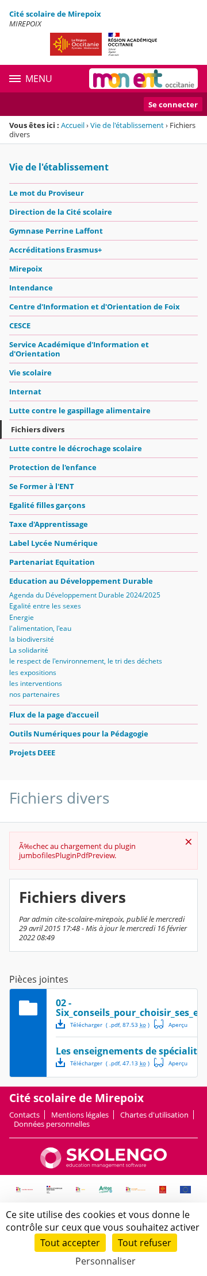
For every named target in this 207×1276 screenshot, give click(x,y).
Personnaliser (105, 1261)
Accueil (73, 125)
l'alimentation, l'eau (40, 628)
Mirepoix (26, 268)
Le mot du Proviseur (46, 193)
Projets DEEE (32, 752)
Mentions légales (80, 1114)
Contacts (24, 1114)
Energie (21, 617)
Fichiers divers (37, 429)
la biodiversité (31, 639)
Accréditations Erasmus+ (55, 250)
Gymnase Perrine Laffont (56, 231)
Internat (25, 391)
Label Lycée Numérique (53, 543)
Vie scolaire (30, 372)
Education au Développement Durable (81, 581)
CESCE (19, 325)
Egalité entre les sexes (45, 606)
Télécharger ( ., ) (109, 1025)
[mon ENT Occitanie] (143, 78)
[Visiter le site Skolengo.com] (103, 1166)
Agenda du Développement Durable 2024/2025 (84, 595)
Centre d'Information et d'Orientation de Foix (94, 306)
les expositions (32, 672)
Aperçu (170, 1024)
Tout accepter (70, 1242)
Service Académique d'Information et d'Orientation (79, 349)
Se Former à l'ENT (41, 486)
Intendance (31, 287)
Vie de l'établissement (127, 125)
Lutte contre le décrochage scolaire (75, 448)
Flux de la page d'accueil (54, 714)
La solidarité (28, 650)
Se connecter (173, 104)
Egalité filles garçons (47, 505)
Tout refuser (144, 1242)
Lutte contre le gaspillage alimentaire (80, 410)
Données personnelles (52, 1123)
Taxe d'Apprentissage (48, 524)
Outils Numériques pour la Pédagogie (78, 733)
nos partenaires (34, 694)
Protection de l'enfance (53, 467)
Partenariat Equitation (52, 562)
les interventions (35, 683)
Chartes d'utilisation (154, 1114)
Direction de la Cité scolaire (60, 212)
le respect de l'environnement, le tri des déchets (85, 661)
